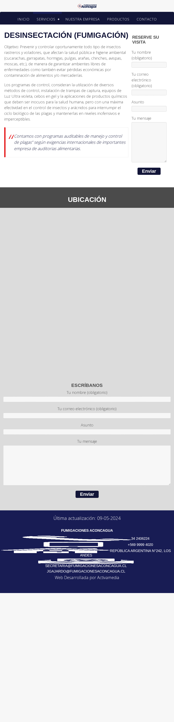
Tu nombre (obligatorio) (142, 55)
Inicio (28, 19)
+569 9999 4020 (140, 545)
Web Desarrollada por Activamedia (87, 578)
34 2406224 (140, 539)
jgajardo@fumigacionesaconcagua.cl (86, 572)
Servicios (48, 19)
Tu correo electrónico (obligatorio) (142, 80)
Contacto (141, 19)
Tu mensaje (141, 118)
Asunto (138, 102)
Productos (116, 19)
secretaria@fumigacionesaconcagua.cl (86, 566)
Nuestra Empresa (83, 19)
